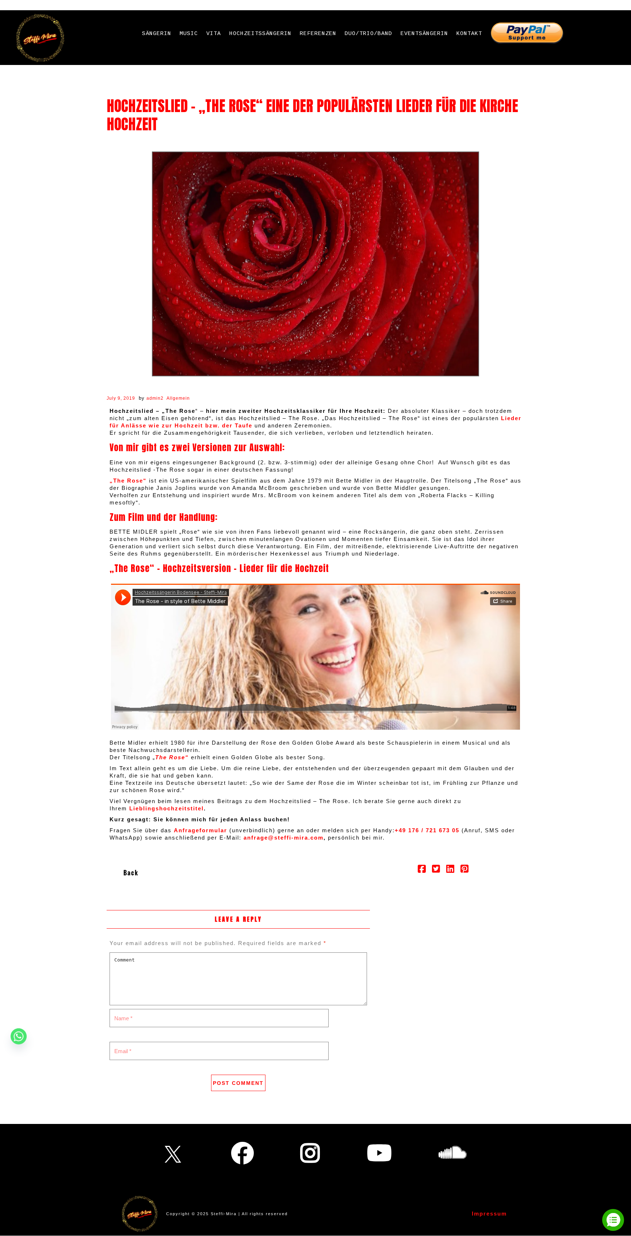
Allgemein (178, 398)
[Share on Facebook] (422, 870)
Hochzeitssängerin (260, 34)
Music (189, 34)
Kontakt (469, 34)
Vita (213, 34)
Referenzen (318, 34)
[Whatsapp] (19, 1036)
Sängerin (156, 34)
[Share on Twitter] (436, 870)
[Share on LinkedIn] (450, 870)
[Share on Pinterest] (465, 870)
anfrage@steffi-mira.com (284, 837)
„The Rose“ (129, 480)
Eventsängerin (424, 34)
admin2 (155, 398)
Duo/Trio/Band (368, 34)
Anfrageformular (200, 830)
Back (130, 873)
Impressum (489, 1213)
